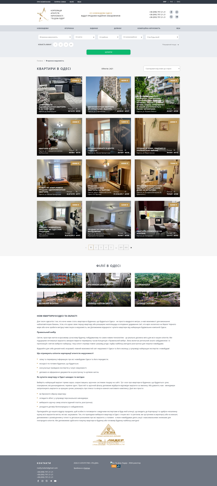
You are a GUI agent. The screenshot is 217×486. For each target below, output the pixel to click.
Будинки (94, 28)
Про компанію (43, 2)
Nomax (87, 468)
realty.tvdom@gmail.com (47, 468)
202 (126, 247)
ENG (178, 2)
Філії (72, 2)
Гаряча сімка (60, 2)
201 (121, 247)
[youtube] (55, 481)
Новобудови (42, 28)
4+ (71, 45)
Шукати (108, 52)
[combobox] (84, 37)
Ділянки (117, 28)
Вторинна (69, 28)
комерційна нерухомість (149, 28)
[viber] (171, 17)
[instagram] (177, 12)
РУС (171, 2)
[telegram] (177, 17)
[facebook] (171, 12)
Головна (40, 61)
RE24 (79, 2)
